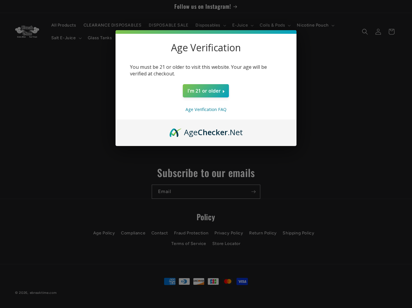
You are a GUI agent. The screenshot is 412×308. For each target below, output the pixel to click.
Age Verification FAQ (206, 109)
